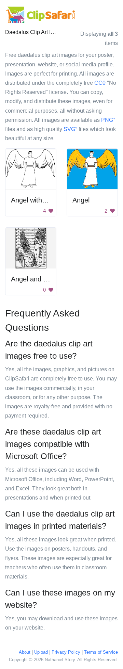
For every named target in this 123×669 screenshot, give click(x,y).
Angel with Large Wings (46, 200)
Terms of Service (101, 652)
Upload (41, 652)
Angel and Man (34, 279)
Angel (81, 200)
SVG (70, 129)
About (24, 652)
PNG (108, 120)
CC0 (100, 83)
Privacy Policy (66, 652)
